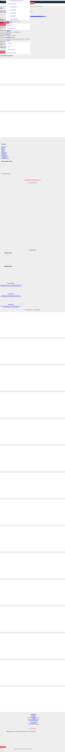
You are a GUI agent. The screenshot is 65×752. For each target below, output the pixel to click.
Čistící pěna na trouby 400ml (32, 16)
